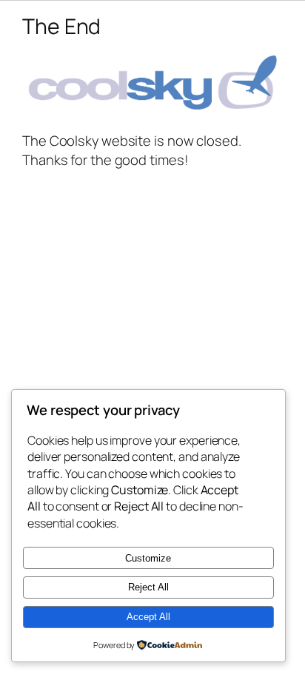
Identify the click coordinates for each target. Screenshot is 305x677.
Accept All (148, 616)
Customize (148, 558)
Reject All (148, 587)
